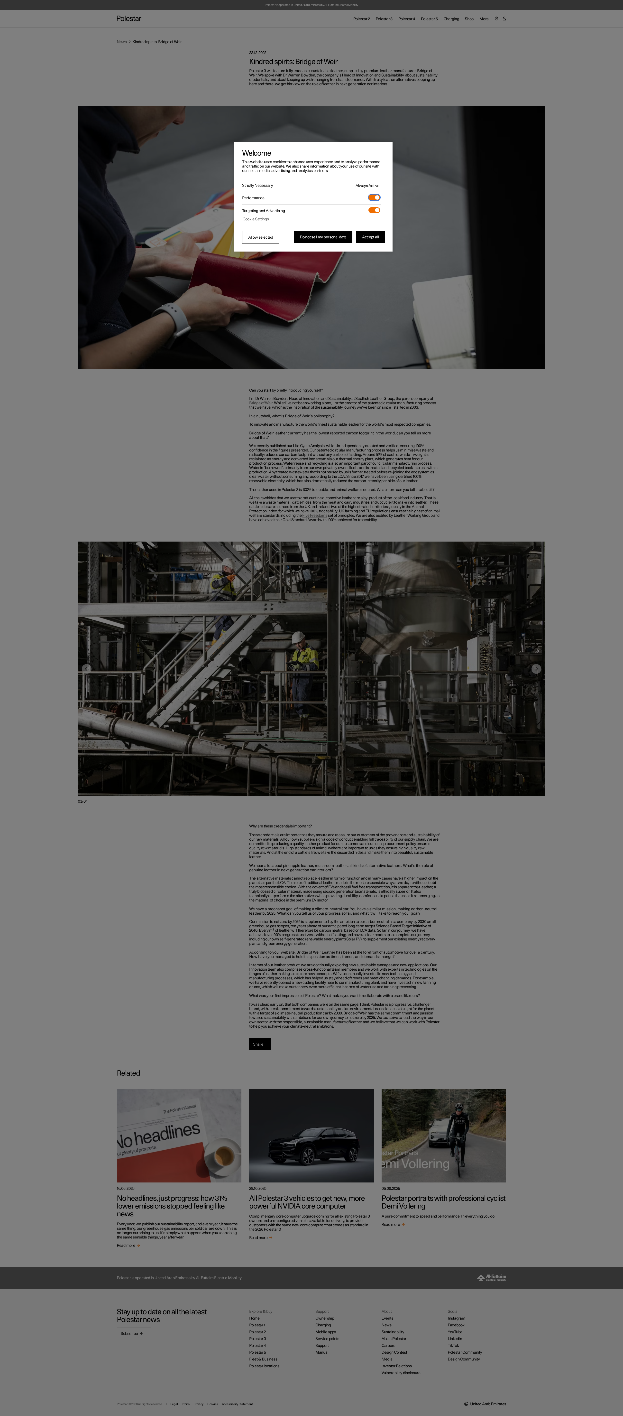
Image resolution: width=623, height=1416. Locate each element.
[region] (313, 197)
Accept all (370, 237)
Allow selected (260, 237)
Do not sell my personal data (323, 237)
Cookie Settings (256, 219)
